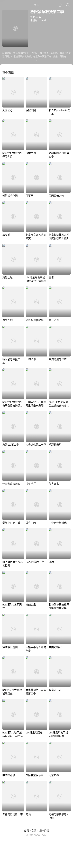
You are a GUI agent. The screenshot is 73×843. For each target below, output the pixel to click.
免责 (34, 830)
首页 (26, 830)
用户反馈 (44, 830)
